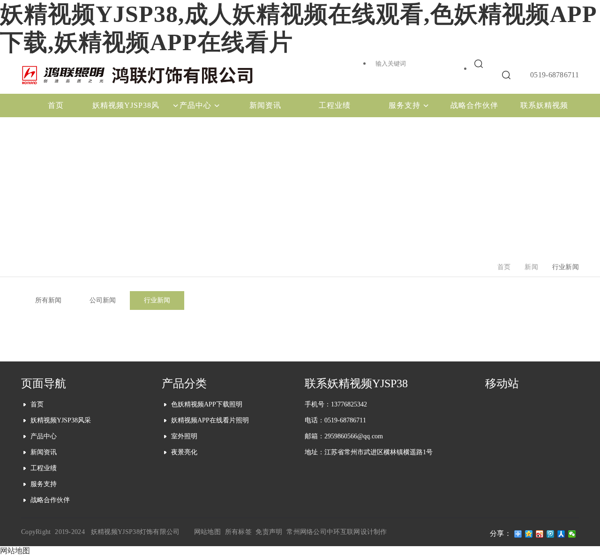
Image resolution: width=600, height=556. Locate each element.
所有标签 (238, 531)
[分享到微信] (572, 534)
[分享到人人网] (561, 534)
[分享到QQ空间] (529, 534)
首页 (504, 266)
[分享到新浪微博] (540, 534)
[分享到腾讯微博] (551, 534)
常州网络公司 (306, 531)
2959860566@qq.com (353, 436)
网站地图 (207, 531)
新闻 (531, 266)
